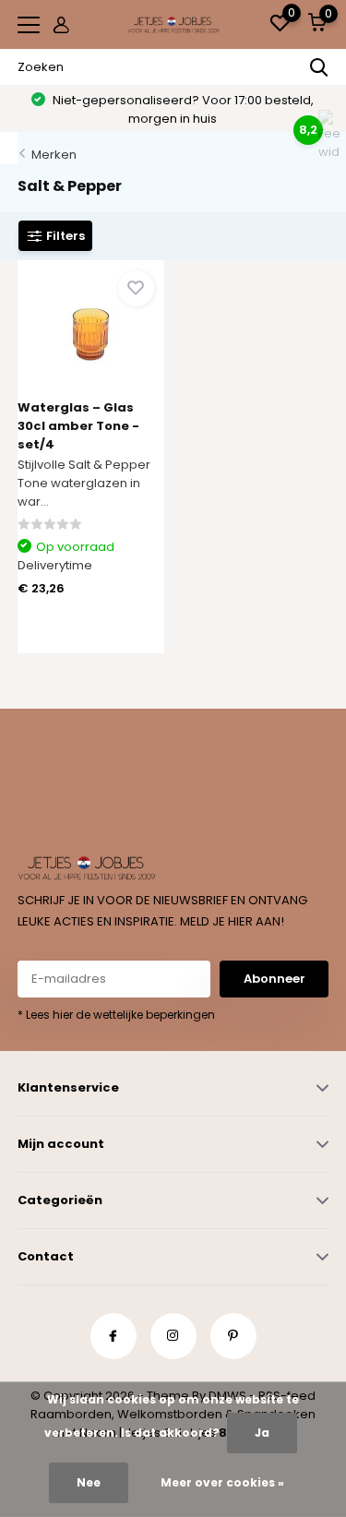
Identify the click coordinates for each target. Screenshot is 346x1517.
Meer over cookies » (222, 1482)
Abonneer (274, 978)
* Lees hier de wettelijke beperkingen (116, 1014)
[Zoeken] (319, 67)
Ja (262, 1432)
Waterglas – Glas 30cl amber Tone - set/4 (78, 426)
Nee (89, 1482)
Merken (54, 154)
